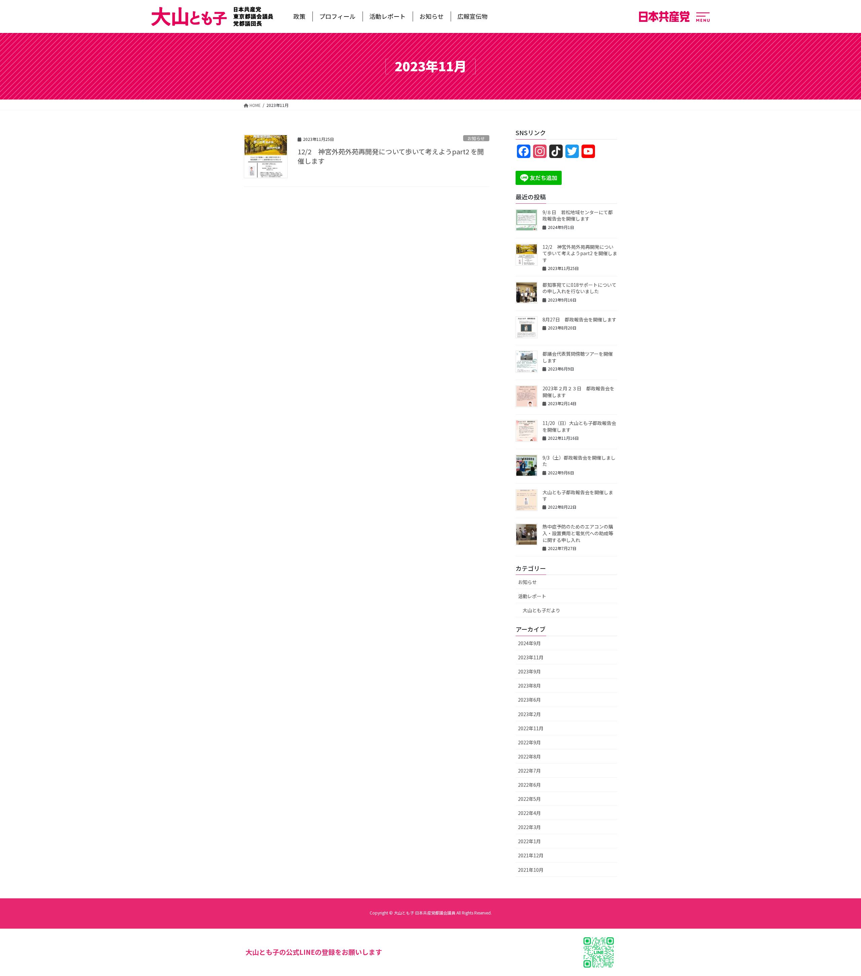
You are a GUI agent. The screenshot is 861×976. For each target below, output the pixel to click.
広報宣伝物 (472, 16)
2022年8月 (529, 756)
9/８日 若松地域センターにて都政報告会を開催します (577, 215)
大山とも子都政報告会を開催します (577, 495)
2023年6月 (529, 699)
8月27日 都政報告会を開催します (579, 319)
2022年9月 (529, 742)
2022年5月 (529, 798)
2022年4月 (529, 813)
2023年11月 (531, 657)
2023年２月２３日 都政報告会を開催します (578, 391)
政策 (299, 16)
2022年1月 (529, 841)
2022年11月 (531, 728)
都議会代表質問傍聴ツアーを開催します (577, 357)
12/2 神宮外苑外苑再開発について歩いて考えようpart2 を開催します (391, 156)
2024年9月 (529, 643)
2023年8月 (529, 685)
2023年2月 (529, 714)
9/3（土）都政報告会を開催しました (578, 461)
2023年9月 (529, 671)
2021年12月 (531, 855)
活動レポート (387, 16)
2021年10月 (531, 869)
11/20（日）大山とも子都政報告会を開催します (579, 426)
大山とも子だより (541, 610)
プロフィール (337, 16)
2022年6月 (529, 784)
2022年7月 (529, 770)
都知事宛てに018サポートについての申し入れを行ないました (579, 288)
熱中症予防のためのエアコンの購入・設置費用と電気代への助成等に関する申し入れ (577, 533)
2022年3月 (529, 827)
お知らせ (431, 16)
